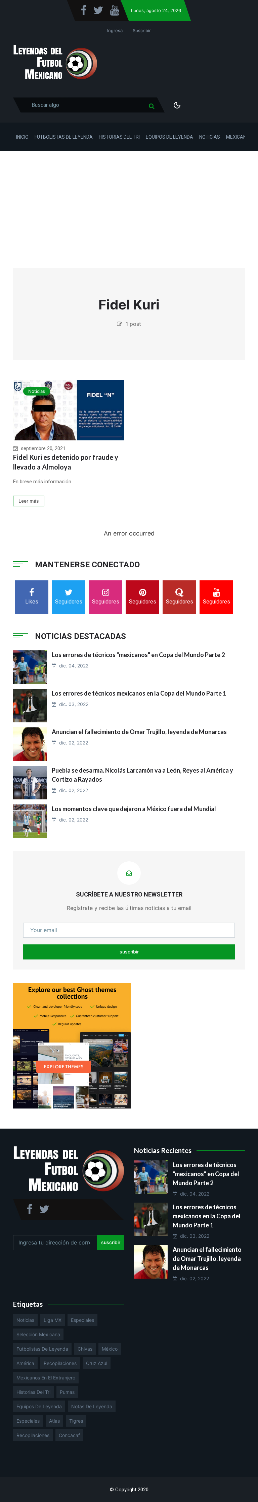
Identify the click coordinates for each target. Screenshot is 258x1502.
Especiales (82, 1320)
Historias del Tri (119, 137)
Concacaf (69, 1435)
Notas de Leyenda (91, 1406)
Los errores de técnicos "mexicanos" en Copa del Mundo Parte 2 (138, 654)
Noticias (209, 137)
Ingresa (115, 30)
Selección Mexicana (38, 1334)
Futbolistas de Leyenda (64, 137)
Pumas (67, 1392)
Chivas (85, 1349)
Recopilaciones (60, 1363)
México (110, 1349)
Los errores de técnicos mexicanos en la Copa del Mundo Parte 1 (139, 693)
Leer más (28, 501)
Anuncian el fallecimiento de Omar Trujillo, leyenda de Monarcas (139, 731)
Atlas (54, 1421)
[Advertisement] (129, 201)
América (25, 1363)
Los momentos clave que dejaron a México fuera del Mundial (134, 808)
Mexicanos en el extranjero (45, 1377)
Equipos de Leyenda (169, 137)
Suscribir (142, 30)
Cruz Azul (96, 1363)
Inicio (22, 137)
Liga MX (52, 1320)
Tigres (76, 1421)
